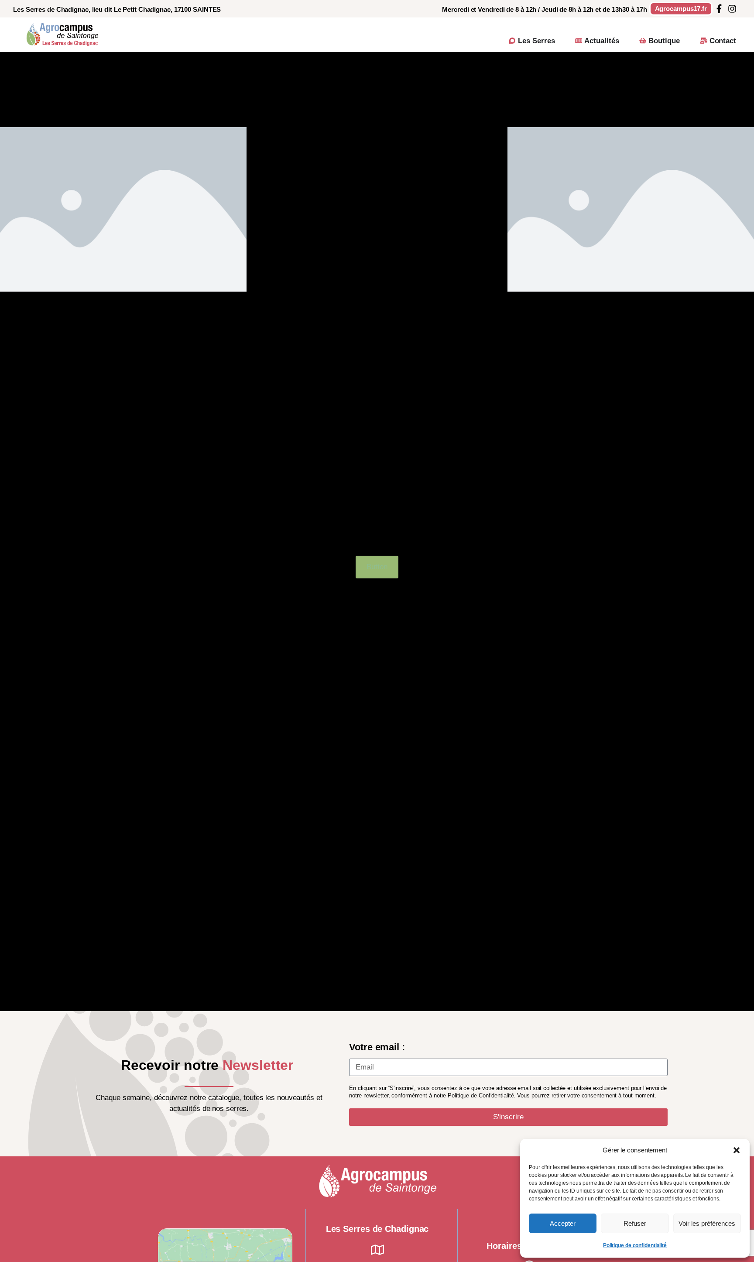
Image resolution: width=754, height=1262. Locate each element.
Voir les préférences (707, 1223)
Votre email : (377, 1047)
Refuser (635, 1223)
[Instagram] (732, 8)
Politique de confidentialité (635, 1245)
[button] (736, 1150)
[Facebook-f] (719, 8)
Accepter (563, 1223)
